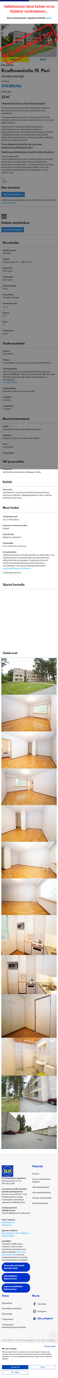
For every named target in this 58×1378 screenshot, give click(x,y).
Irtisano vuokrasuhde (42, 1197)
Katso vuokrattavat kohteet (41, 1180)
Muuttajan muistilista (11, 1308)
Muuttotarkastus (40, 1203)
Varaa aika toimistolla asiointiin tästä (14, 1267)
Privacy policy (50, 1346)
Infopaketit (7, 1303)
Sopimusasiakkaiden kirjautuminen (13, 1287)
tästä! (48, 18)
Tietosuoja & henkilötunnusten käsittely (14, 1325)
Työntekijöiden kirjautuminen (10, 1277)
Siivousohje (7, 1313)
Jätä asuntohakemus (41, 1192)
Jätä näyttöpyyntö (40, 1187)
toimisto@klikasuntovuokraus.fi (17, 568)
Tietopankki (7, 1319)
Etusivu (35, 1173)
